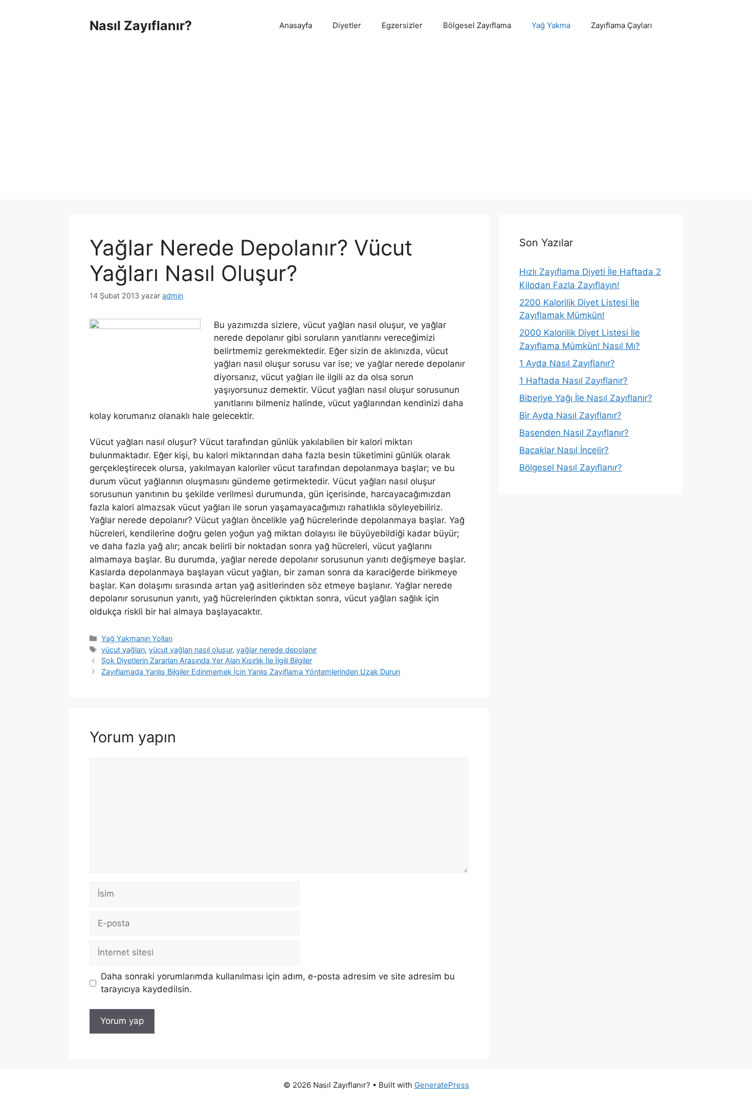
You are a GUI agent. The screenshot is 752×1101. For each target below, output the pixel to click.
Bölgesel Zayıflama (477, 25)
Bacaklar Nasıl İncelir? (564, 450)
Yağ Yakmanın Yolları (136, 638)
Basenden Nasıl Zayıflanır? (574, 433)
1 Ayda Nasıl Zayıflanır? (567, 363)
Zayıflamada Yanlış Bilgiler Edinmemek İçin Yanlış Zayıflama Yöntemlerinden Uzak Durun (250, 671)
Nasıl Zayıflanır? (141, 25)
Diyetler (347, 25)
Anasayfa (295, 25)
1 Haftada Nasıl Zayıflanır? (573, 381)
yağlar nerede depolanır (276, 649)
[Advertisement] (376, 127)
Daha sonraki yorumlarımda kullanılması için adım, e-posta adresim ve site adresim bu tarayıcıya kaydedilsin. (278, 983)
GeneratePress (441, 1085)
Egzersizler (402, 25)
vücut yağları (123, 649)
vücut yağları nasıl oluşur (190, 649)
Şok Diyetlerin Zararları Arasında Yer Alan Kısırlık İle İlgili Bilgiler (206, 660)
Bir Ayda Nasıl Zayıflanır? (570, 415)
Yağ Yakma (551, 25)
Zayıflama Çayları (621, 25)
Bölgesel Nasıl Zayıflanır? (570, 467)
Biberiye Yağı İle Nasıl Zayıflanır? (585, 398)
